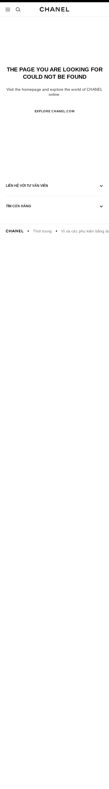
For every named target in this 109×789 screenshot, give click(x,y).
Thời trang (42, 231)
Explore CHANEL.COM (55, 111)
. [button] (54, 120)
